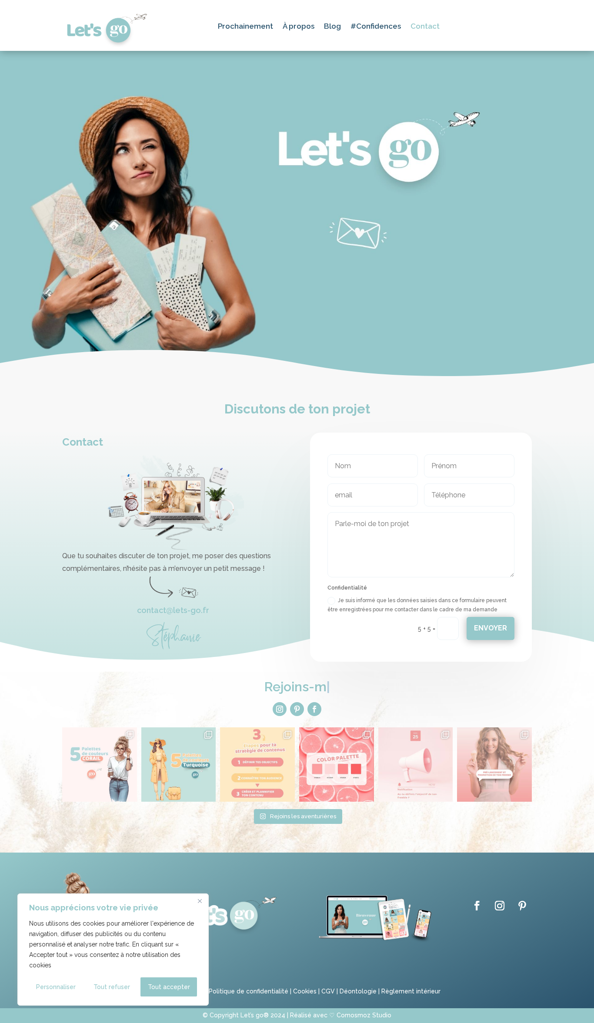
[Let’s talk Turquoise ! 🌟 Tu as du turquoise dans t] (178, 764)
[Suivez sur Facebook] (314, 709)
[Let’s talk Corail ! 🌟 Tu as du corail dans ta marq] (99, 764)
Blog (332, 26)
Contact (425, 26)
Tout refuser (111, 986)
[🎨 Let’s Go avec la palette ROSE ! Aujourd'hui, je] (336, 764)
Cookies (305, 991)
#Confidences (375, 26)
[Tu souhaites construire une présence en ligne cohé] (257, 764)
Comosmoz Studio (364, 1015)
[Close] (199, 901)
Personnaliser (56, 986)
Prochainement (245, 26)
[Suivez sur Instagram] (280, 709)
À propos (298, 26)
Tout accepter (169, 986)
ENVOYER (490, 628)
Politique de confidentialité (247, 991)
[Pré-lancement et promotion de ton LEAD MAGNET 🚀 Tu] (494, 764)
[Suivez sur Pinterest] (297, 709)
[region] (113, 949)
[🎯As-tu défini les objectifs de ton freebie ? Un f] (415, 764)
